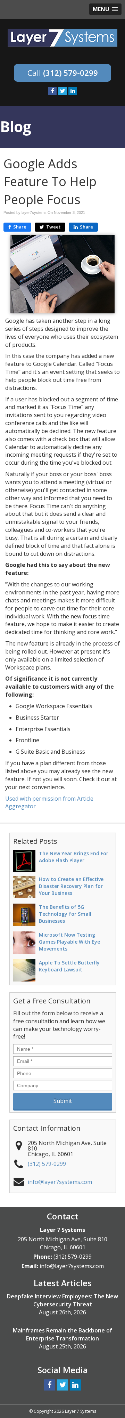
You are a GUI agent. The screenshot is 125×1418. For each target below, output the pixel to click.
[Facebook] (52, 91)
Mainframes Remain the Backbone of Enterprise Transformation (62, 1334)
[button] (105, 9)
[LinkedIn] (72, 91)
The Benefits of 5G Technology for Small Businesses (65, 914)
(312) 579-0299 (70, 72)
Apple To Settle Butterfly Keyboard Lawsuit (69, 966)
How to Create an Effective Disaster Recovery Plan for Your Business (71, 886)
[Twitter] (62, 91)
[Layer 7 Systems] (62, 37)
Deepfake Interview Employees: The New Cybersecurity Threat (62, 1300)
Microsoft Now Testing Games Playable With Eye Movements (69, 941)
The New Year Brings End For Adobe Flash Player (73, 857)
